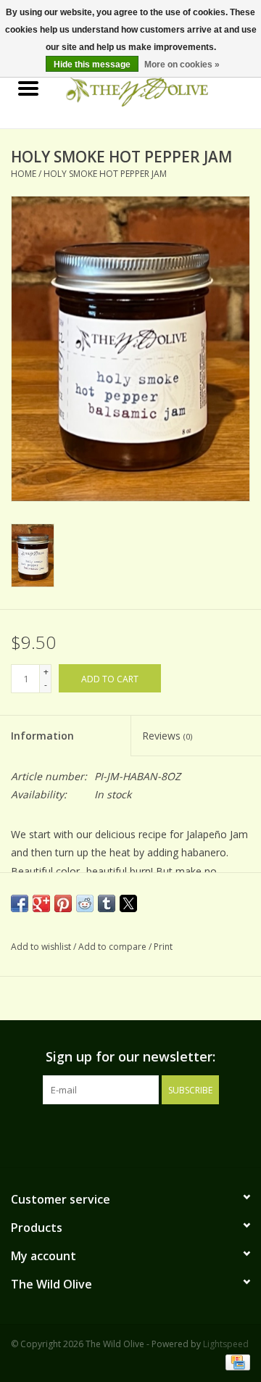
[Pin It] (63, 903)
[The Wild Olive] (158, 89)
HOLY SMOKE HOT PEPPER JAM (105, 173)
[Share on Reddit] (85, 903)
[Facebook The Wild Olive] (117, 1134)
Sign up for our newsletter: (130, 1056)
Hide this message (92, 64)
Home (23, 173)
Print (163, 946)
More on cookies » (182, 64)
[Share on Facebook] (19, 903)
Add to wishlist (42, 946)
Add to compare (113, 946)
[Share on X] (128, 903)
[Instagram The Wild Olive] (143, 1134)
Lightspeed (226, 1344)
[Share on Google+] (41, 903)
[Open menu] (28, 87)
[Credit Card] (235, 1362)
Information (42, 735)
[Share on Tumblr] (106, 903)
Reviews (167, 735)
